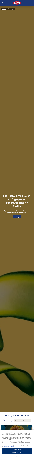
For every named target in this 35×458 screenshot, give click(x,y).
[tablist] (17, 420)
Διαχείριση (16, 456)
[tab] (8, 420)
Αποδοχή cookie (17, 449)
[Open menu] (2, 3)
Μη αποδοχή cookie (16, 452)
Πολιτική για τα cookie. (9, 446)
